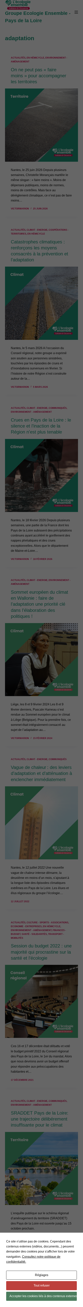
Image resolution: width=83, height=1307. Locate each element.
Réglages (41, 1275)
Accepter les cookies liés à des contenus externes (43, 1296)
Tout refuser (42, 1285)
